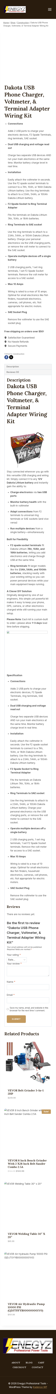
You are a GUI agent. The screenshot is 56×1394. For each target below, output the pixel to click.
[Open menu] (51, 9)
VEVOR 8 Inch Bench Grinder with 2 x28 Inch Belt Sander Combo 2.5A (27, 1164)
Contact (37, 1367)
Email (11, 995)
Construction (18, 354)
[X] (11, 357)
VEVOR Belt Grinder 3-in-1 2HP (26, 1092)
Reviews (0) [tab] (13, 372)
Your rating (14, 955)
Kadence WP (40, 1387)
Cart (41, 1362)
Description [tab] (13, 366)
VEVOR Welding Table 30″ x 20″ (26, 1235)
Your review (14, 963)
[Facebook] (6, 357)
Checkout (19, 1367)
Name (11, 982)
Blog (29, 1362)
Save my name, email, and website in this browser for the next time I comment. (29, 1009)
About (16, 1362)
